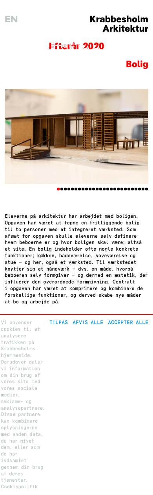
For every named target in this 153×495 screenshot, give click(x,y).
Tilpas (58, 322)
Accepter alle (128, 322)
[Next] (137, 136)
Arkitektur (125, 28)
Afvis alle (88, 322)
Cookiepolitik (19, 487)
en (11, 19)
